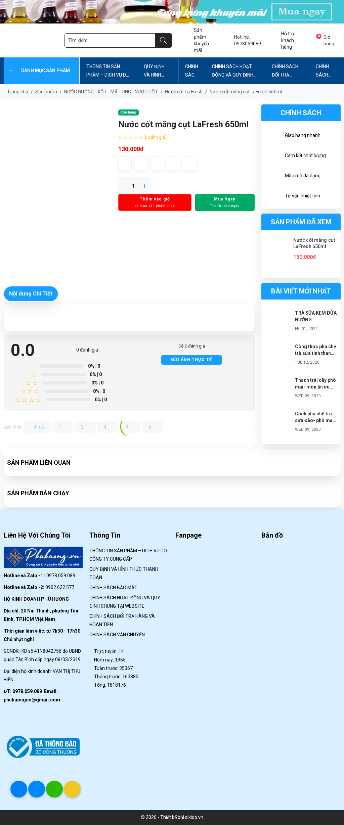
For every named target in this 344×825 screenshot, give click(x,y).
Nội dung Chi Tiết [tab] (31, 310)
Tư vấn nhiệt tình (302, 195)
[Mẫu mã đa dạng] (273, 176)
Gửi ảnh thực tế (191, 376)
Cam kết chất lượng (305, 155)
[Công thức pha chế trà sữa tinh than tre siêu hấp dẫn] (278, 373)
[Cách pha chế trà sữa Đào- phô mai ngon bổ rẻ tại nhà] (278, 440)
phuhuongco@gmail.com (32, 716)
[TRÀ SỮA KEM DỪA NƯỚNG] (278, 339)
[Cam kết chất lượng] (273, 156)
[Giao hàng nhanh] (273, 136)
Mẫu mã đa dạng (302, 175)
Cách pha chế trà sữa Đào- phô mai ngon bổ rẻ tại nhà (314, 437)
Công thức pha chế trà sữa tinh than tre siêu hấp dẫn (315, 370)
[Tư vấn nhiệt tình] (273, 196)
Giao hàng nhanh (302, 135)
